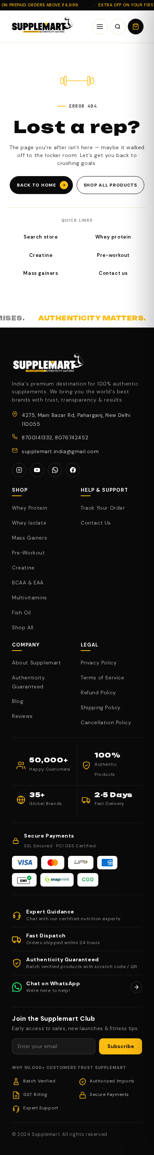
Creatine (41, 255)
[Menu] (100, 26)
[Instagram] (19, 470)
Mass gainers (40, 273)
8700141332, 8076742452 (55, 437)
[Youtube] (37, 470)
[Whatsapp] (55, 470)
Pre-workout (113, 255)
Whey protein (113, 237)
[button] (136, 26)
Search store (41, 237)
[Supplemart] (41, 26)
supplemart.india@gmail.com (60, 451)
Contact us (113, 273)
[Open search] (118, 26)
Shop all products (110, 185)
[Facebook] (73, 470)
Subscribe (120, 1046)
